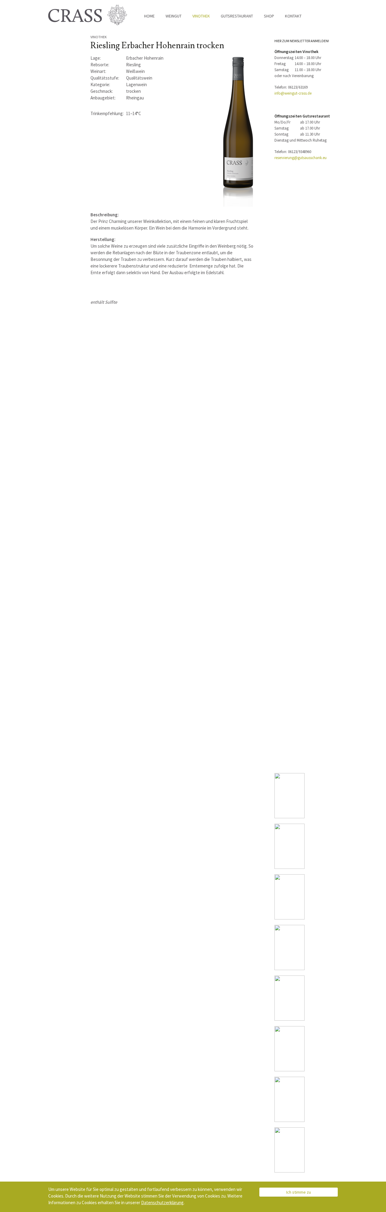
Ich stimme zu (298, 1192)
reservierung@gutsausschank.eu (300, 157)
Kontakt (293, 16)
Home (149, 16)
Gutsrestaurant (237, 16)
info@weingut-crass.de (293, 93)
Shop (269, 16)
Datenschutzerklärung (162, 1202)
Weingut (174, 16)
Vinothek (201, 16)
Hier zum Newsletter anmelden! (301, 41)
